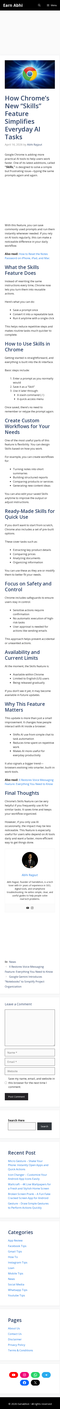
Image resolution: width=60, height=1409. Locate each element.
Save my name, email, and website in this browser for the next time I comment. (31, 1083)
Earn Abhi (13, 5)
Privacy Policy (16, 1345)
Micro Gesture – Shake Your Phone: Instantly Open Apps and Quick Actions (28, 1165)
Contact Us (15, 1334)
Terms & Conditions (20, 1350)
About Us (14, 1328)
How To (13, 1257)
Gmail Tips (15, 1251)
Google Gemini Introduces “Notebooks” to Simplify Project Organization (24, 981)
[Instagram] (32, 908)
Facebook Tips (17, 1246)
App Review (15, 1240)
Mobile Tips (15, 1273)
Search (44, 1126)
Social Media (16, 1284)
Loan (11, 1268)
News (12, 962)
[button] (39, 5)
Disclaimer (15, 1339)
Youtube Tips (16, 1295)
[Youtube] (27, 908)
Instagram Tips (17, 1262)
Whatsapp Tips (17, 1290)
